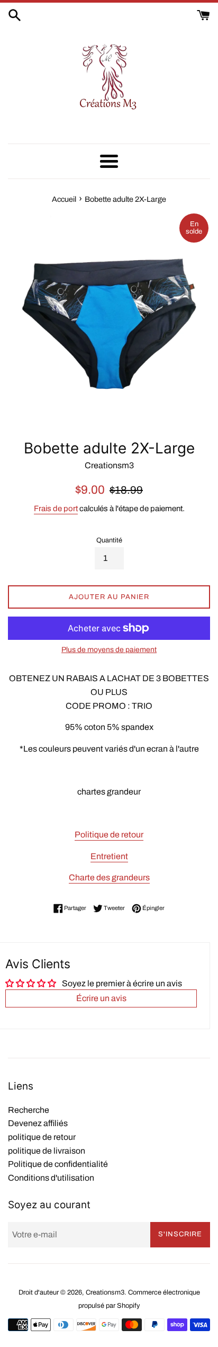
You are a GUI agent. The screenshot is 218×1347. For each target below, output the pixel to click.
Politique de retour (109, 834)
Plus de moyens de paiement (109, 650)
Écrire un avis (101, 998)
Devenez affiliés (38, 1123)
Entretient (109, 856)
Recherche (28, 1109)
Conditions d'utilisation (51, 1177)
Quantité (109, 540)
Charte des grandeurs (109, 877)
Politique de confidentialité (58, 1163)
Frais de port (56, 508)
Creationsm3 (105, 1292)
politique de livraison (46, 1150)
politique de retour (42, 1136)
